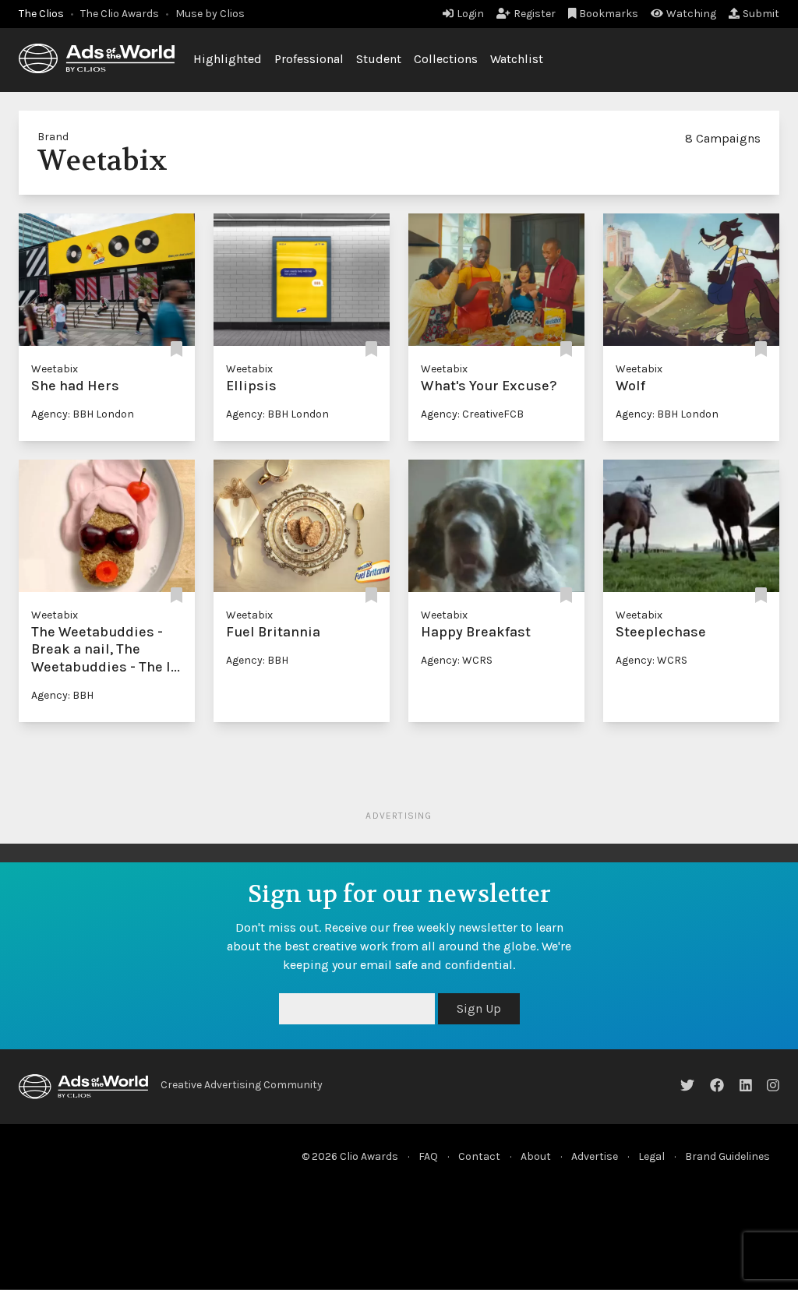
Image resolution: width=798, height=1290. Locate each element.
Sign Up (479, 1008)
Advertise (594, 1156)
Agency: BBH (62, 695)
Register (535, 13)
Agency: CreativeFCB (472, 414)
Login (470, 13)
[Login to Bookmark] (176, 350)
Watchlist (516, 58)
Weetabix (54, 368)
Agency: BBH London (82, 414)
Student (378, 58)
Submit (761, 13)
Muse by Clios (210, 13)
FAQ (428, 1156)
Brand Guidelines (727, 1156)
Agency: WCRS (457, 660)
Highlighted (227, 58)
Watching (691, 13)
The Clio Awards (119, 13)
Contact (479, 1156)
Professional (309, 58)
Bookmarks (608, 13)
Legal (651, 1156)
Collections (446, 58)
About (536, 1156)
